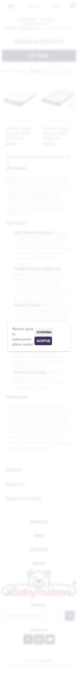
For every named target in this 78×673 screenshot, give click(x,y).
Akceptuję (43, 341)
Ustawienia (44, 332)
